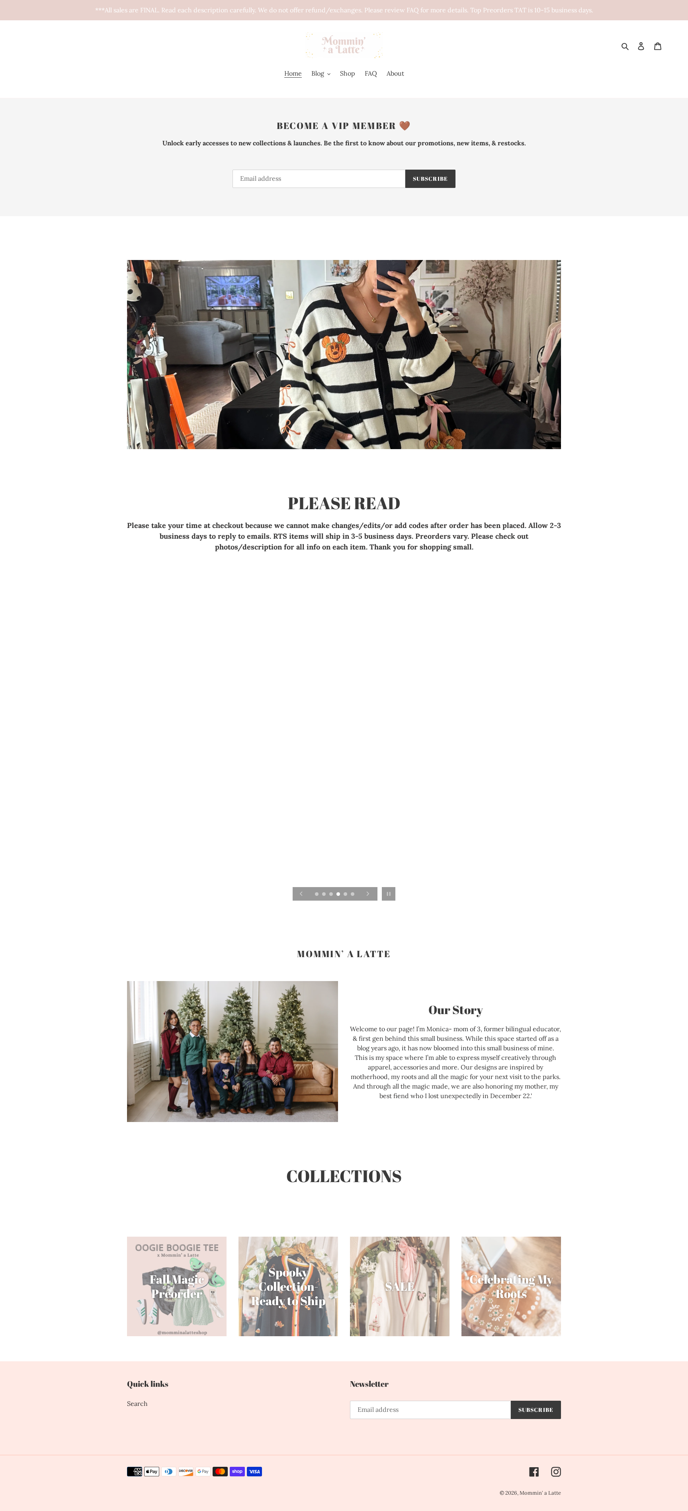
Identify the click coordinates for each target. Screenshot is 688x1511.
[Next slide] (368, 894)
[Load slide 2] (324, 894)
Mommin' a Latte (540, 1492)
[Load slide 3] (331, 894)
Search (137, 1403)
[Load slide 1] (317, 894)
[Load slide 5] (346, 894)
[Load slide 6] (353, 894)
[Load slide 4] (338, 894)
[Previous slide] (301, 894)
